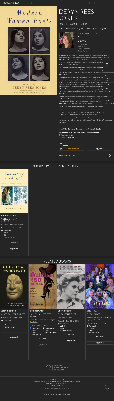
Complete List (45, 3)
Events (72, 3)
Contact (110, 3)
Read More (14, 242)
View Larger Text (107, 388)
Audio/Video (79, 3)
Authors (53, 3)
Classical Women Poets (13, 314)
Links (91, 3)
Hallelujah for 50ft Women (40, 315)
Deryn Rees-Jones (8, 215)
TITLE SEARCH (108, 78)
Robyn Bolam (92, 311)
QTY (60, 144)
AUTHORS (108, 89)
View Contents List (67, 155)
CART (107, 66)
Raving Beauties (37, 311)
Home (28, 3)
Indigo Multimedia (64, 394)
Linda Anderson (65, 311)
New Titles (35, 3)
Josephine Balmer (8, 311)
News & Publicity (63, 3)
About (86, 3)
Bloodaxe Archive (100, 3)
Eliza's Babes (93, 314)
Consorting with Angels (10, 220)
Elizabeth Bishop (67, 314)
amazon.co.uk (99, 148)
